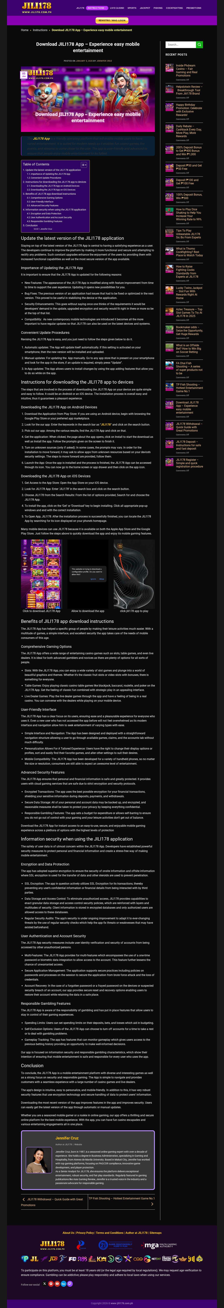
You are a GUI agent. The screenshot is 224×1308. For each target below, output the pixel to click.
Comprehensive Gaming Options (47, 197)
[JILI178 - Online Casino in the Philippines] (36, 7)
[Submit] (199, 44)
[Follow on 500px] (63, 1284)
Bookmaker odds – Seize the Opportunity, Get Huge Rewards (189, 331)
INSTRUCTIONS (96, 8)
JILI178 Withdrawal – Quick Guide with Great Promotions (189, 427)
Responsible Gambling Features (46, 221)
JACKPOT (145, 8)
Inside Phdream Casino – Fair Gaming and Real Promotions (186, 70)
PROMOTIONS (193, 8)
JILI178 (80, 8)
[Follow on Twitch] (70, 1284)
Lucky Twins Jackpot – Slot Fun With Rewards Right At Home (189, 293)
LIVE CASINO (117, 8)
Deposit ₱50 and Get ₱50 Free (189, 167)
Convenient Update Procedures (46, 177)
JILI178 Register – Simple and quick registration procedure (189, 463)
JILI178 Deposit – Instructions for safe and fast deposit (188, 445)
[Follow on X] (45, 1284)
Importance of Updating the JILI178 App (50, 174)
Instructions (40, 30)
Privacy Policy (85, 1233)
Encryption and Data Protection (46, 213)
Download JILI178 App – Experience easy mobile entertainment (187, 407)
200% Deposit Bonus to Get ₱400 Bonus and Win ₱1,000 (189, 151)
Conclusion (32, 225)
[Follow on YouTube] (57, 1284)
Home (24, 30)
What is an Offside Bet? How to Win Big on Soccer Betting (188, 349)
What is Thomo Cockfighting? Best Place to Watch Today (189, 252)
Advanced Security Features (44, 205)
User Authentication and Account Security (51, 217)
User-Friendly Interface (42, 201)
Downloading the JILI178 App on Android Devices (55, 186)
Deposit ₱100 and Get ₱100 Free (187, 181)
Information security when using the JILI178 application (56, 209)
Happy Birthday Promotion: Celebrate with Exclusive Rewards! (189, 110)
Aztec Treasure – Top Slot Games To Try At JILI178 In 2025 (189, 313)
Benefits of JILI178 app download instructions (51, 193)
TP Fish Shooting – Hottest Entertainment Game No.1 (189, 388)
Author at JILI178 (136, 1233)
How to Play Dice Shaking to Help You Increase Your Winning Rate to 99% (189, 214)
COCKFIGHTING (174, 8)
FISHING (158, 8)
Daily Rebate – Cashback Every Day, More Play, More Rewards (189, 131)
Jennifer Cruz (104, 61)
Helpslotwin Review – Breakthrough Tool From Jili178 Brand (189, 90)
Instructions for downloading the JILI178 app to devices (56, 181)
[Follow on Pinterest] (51, 1284)
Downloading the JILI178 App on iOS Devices (53, 189)
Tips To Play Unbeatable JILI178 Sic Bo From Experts (188, 234)
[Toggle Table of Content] (82, 165)
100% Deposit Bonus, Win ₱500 (189, 196)
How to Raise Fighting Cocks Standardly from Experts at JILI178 (187, 271)
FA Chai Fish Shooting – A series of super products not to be (189, 368)
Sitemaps (156, 1233)
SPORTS (132, 8)
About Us (68, 1233)
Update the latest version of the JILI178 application (53, 170)
